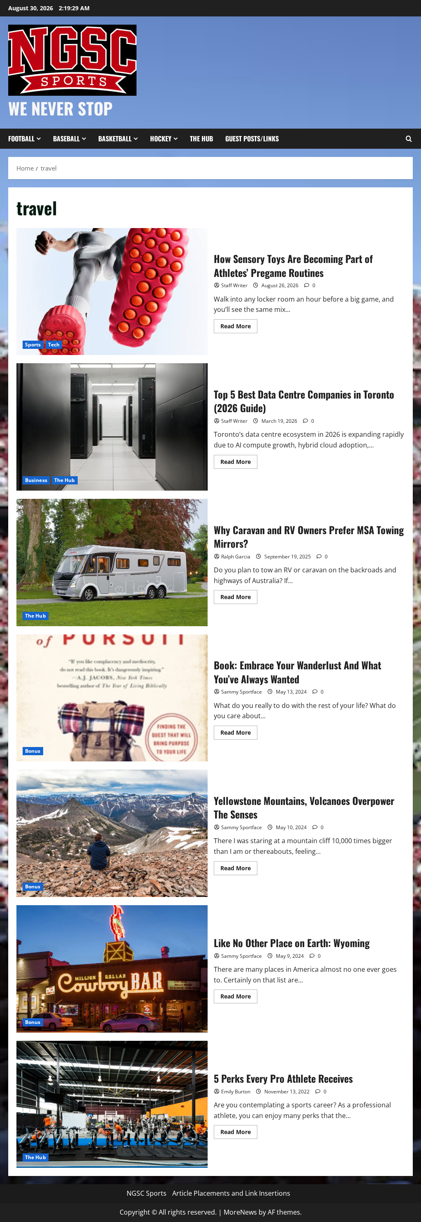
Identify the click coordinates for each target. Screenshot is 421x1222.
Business (36, 480)
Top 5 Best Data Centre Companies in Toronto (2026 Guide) (112, 427)
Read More (238, 327)
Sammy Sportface (241, 691)
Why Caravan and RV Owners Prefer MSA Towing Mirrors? (112, 562)
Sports (33, 344)
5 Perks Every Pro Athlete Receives (112, 1104)
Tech (54, 344)
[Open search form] (409, 139)
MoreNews (240, 1212)
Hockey (160, 138)
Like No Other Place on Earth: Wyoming (112, 969)
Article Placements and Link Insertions (231, 1193)
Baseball (66, 138)
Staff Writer (234, 285)
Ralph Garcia (235, 556)
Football (21, 138)
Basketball (115, 138)
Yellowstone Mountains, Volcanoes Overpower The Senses (112, 833)
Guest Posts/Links (252, 138)
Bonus (33, 750)
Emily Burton (235, 1091)
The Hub (201, 138)
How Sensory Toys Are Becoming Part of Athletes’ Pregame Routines (112, 291)
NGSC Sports (147, 1193)
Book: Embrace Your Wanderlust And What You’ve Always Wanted (112, 698)
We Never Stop (60, 108)
